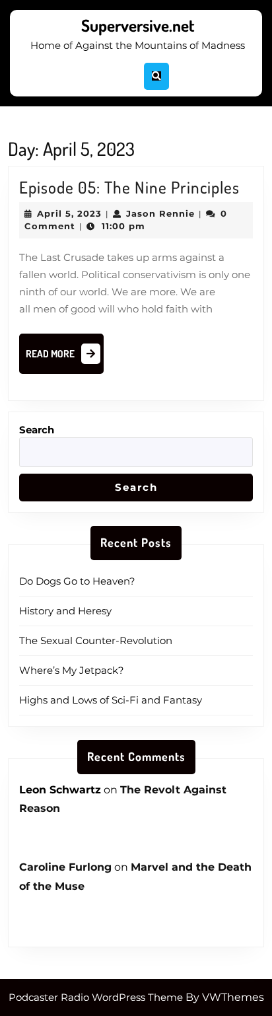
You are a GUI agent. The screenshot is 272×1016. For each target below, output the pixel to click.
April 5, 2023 (69, 213)
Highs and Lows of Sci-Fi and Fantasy (110, 700)
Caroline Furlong (65, 867)
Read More (65, 357)
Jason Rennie (160, 213)
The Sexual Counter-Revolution (95, 640)
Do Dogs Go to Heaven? (77, 581)
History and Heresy (65, 610)
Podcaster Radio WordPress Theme (96, 997)
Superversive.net (138, 25)
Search (36, 429)
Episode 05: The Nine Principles (129, 187)
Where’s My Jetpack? (71, 670)
